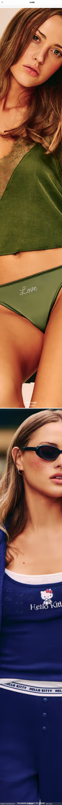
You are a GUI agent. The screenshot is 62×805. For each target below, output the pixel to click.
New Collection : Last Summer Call (44, 803)
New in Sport (20, 803)
